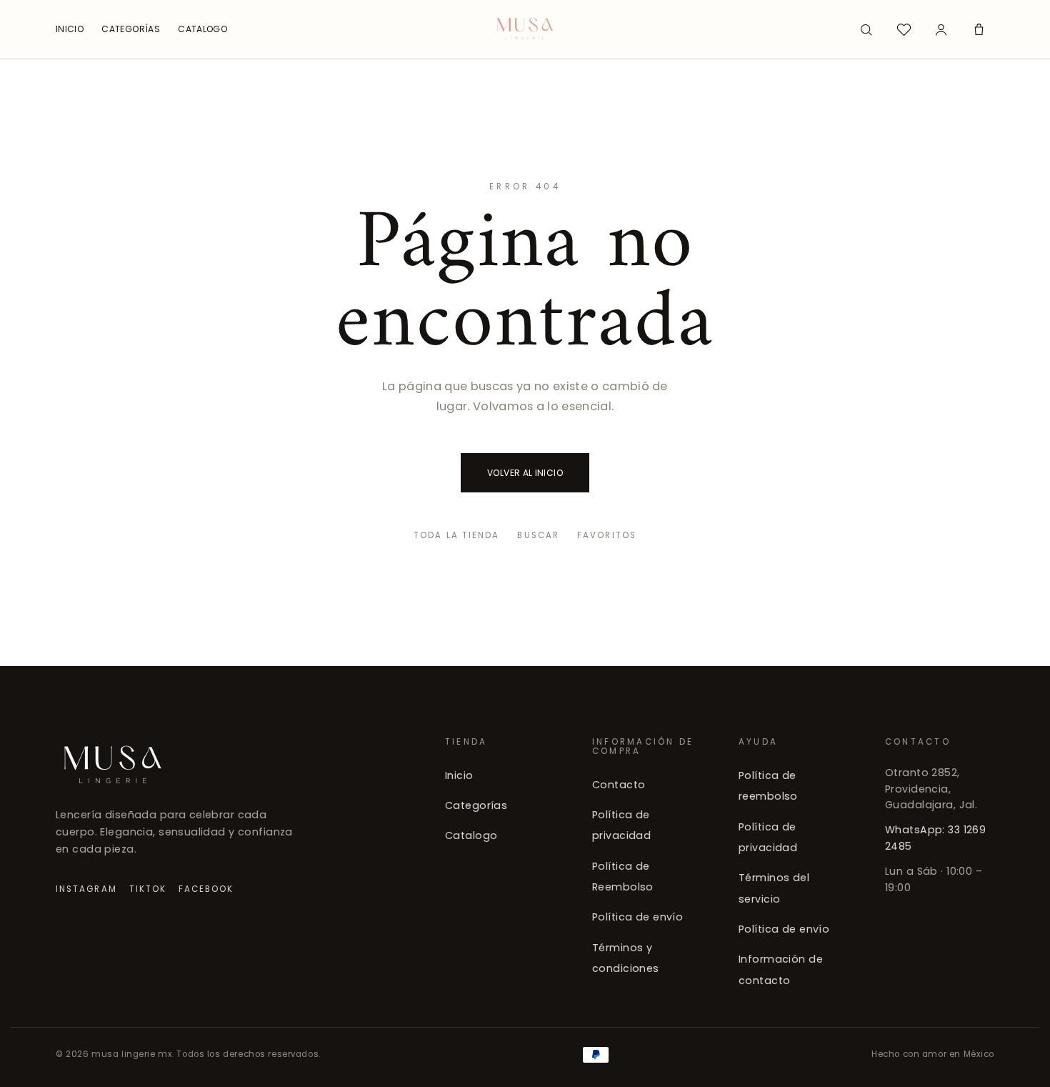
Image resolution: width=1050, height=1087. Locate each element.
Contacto (618, 785)
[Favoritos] (903, 29)
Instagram (86, 889)
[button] (978, 29)
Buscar (538, 535)
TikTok (147, 889)
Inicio (459, 775)
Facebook (206, 889)
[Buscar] (866, 29)
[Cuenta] (941, 29)
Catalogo (471, 836)
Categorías (476, 805)
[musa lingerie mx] (525, 29)
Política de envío (637, 917)
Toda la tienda (456, 535)
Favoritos (606, 535)
